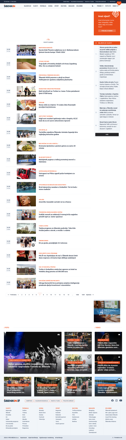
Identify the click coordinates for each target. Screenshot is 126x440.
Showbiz (41, 410)
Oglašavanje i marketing (46, 437)
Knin (23, 415)
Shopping (91, 410)
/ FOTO (6, 328)
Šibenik (8, 412)
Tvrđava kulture (76, 410)
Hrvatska (8, 415)
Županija (43, 6)
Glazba (41, 415)
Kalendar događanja (41, 401)
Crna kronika (9, 423)
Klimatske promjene (12, 428)
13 (64, 294)
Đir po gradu (9, 426)
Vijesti (35, 6)
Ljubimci (91, 430)
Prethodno (13, 294)
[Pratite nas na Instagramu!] (116, 400)
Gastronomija (93, 421)
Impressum (23, 437)
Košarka (58, 412)
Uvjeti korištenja (33, 437)
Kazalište (75, 412)
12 (59, 294)
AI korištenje (59, 437)
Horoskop (91, 428)
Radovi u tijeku (55, 401)
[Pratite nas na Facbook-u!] (112, 400)
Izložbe (74, 419)
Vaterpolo (58, 419)
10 (51, 294)
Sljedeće (88, 294)
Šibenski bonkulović (111, 410)
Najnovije (27, 6)
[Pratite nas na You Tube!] (120, 400)
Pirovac (24, 423)
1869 (83, 294)
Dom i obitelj (92, 423)
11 (55, 294)
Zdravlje (91, 415)
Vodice (24, 410)
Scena (50, 6)
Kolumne (79, 6)
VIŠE (107, 134)
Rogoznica (25, 428)
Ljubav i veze (92, 426)
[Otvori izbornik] (119, 3)
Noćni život (42, 412)
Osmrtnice (29, 401)
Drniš (23, 417)
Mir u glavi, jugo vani (111, 412)
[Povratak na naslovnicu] (9, 6)
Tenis (57, 421)
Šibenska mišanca (110, 421)
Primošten (25, 426)
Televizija (42, 419)
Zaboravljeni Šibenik (111, 415)
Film (73, 415)
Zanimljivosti (92, 432)
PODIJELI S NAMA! (107, 31)
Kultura (63, 6)
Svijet (7, 419)
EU (6, 417)
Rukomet (58, 415)
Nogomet (58, 410)
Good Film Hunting (110, 417)
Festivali (41, 417)
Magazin (71, 6)
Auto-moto (92, 419)
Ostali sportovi (60, 423)
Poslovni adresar (68, 401)
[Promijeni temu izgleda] (93, 6)
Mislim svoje (109, 419)
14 (68, 294)
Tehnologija (92, 417)
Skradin (24, 419)
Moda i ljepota (93, 412)
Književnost (75, 417)
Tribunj (24, 412)
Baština (74, 421)
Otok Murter (25, 421)
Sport (57, 6)
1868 (77, 294)
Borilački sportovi (61, 417)
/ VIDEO (97, 328)
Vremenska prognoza (12, 421)
